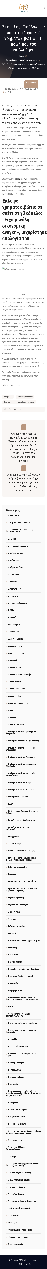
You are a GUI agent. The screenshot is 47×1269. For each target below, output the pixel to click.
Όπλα (10, 1007)
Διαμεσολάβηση (15, 646)
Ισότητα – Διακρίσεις (17, 926)
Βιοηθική (12, 617)
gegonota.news (21, 179)
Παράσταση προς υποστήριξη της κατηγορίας (21, 1031)
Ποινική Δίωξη (14, 1070)
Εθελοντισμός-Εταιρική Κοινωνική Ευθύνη (22, 812)
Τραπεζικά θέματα (16, 1194)
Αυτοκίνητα (13, 596)
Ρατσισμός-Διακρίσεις (17, 1124)
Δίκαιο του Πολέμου (17, 696)
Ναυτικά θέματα (15, 962)
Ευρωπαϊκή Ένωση (16, 897)
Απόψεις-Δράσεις (16, 567)
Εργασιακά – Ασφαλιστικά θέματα (22, 881)
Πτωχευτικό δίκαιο (16, 1117)
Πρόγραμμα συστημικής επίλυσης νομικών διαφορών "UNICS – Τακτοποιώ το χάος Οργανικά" (23, 1093)
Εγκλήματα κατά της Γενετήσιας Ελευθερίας (20, 749)
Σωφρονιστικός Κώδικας (19, 1180)
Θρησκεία (12, 919)
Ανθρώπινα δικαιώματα (18, 546)
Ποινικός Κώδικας (16, 1077)
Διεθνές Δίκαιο (14, 667)
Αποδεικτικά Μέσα (16, 553)
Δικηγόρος (8, 397)
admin (8, 92)
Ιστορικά (12, 933)
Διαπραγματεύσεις (16, 653)
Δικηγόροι (12, 717)
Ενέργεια (12, 874)
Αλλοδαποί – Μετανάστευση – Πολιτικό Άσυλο (20, 531)
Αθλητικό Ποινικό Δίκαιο (19, 522)
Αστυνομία (12, 582)
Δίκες (10, 710)
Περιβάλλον (13, 1039)
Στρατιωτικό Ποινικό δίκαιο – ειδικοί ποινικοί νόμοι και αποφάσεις (23, 1132)
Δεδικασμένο (13, 631)
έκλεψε (27, 135)
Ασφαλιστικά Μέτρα (16, 589)
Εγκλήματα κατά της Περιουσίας (22, 757)
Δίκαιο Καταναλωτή (16, 689)
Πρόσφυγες (13, 1102)
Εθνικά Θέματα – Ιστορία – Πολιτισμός (18, 828)
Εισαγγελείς (13, 836)
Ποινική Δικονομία (16, 1063)
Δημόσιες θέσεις (15, 639)
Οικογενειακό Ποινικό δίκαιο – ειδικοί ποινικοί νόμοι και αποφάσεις (22, 998)
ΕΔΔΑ (10, 804)
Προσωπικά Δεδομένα (17, 1109)
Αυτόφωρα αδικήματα (17, 603)
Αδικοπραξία (13, 515)
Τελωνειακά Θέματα (16, 1187)
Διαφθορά (12, 660)
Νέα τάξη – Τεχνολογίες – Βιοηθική (23, 969)
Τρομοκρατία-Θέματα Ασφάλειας (22, 1201)
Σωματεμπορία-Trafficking (19, 1173)
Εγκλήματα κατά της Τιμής (19, 782)
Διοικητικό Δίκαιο (16, 724)
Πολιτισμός (13, 1084)
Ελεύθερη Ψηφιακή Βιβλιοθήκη (21, 851)
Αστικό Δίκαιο (14, 574)
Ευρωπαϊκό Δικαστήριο (18, 905)
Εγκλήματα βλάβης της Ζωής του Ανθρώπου (21, 732)
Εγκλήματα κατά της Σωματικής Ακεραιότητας (20, 774)
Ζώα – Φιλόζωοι (15, 912)
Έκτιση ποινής (14, 843)
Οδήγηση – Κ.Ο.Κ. (15, 990)
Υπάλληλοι (12, 1223)
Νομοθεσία (13, 983)
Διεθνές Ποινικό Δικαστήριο (20, 674)
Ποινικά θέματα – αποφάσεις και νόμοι (21, 1054)
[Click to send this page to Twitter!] (10, 409)
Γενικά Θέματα (14, 624)
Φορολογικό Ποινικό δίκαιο (20, 1230)
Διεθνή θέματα (14, 681)
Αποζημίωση (13, 560)
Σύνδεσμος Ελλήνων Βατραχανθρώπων (15, 1148)
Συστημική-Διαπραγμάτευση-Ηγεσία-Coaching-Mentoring (23, 1164)
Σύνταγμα (12, 1156)
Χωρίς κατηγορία (15, 1244)
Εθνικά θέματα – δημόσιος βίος (21, 820)
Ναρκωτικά (13, 955)
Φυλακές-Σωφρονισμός (18, 1237)
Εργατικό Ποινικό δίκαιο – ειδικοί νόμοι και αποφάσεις (21, 889)
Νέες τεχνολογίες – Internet (20, 976)
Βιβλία (11, 610)
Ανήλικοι (12, 539)
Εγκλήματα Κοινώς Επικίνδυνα (21, 789)
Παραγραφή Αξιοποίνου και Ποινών (23, 1023)
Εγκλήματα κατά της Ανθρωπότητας (23, 741)
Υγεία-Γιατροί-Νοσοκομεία (19, 1208)
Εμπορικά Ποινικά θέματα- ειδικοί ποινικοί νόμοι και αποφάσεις (21, 859)
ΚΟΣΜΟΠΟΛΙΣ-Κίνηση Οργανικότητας (24, 940)
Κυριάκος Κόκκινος (25, 397)
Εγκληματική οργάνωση (18, 797)
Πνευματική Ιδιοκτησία (18, 1046)
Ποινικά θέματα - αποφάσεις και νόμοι (21, 89)
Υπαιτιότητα (13, 1215)
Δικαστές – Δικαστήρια (18, 703)
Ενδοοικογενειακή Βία (17, 867)
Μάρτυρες (12, 947)
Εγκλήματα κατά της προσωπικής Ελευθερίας (21, 765)
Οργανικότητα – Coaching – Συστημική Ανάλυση (19, 1015)
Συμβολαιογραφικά (16, 1140)
